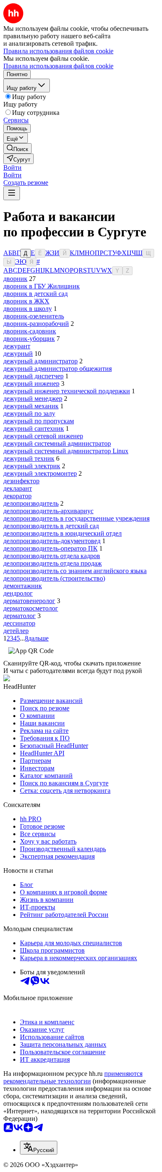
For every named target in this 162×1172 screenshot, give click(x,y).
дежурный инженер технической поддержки (66, 391)
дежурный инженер (31, 383)
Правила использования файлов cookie (58, 66)
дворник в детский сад (35, 293)
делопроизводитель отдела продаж (52, 563)
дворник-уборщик (29, 338)
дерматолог (19, 615)
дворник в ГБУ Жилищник (41, 286)
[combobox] (38, 1148)
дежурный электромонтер (40, 473)
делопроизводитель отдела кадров (51, 555)
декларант (17, 488)
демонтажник (22, 585)
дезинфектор (21, 480)
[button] (12, 167)
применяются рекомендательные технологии (72, 1077)
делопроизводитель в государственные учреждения (76, 518)
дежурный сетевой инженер (43, 436)
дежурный (18, 353)
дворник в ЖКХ (26, 301)
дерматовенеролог (29, 600)
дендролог (18, 593)
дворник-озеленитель (33, 316)
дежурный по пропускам (38, 421)
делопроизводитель (31, 503)
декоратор (17, 495)
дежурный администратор (40, 361)
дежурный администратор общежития (57, 368)
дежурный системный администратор (57, 443)
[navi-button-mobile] (11, 193)
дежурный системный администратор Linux (65, 450)
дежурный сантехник (33, 428)
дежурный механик (31, 406)
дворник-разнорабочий (36, 323)
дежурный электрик (31, 465)
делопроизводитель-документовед (52, 540)
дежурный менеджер (32, 398)
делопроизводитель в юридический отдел (62, 533)
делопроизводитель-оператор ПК (50, 548)
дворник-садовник (29, 331)
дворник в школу (27, 308)
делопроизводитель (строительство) (54, 578)
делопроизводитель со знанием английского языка (75, 570)
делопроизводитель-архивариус (48, 510)
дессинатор (19, 623)
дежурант (16, 346)
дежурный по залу (29, 413)
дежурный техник (28, 458)
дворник (15, 278)
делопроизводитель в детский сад (51, 525)
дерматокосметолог (30, 608)
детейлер (16, 630)
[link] (17, 148)
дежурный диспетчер (33, 376)
